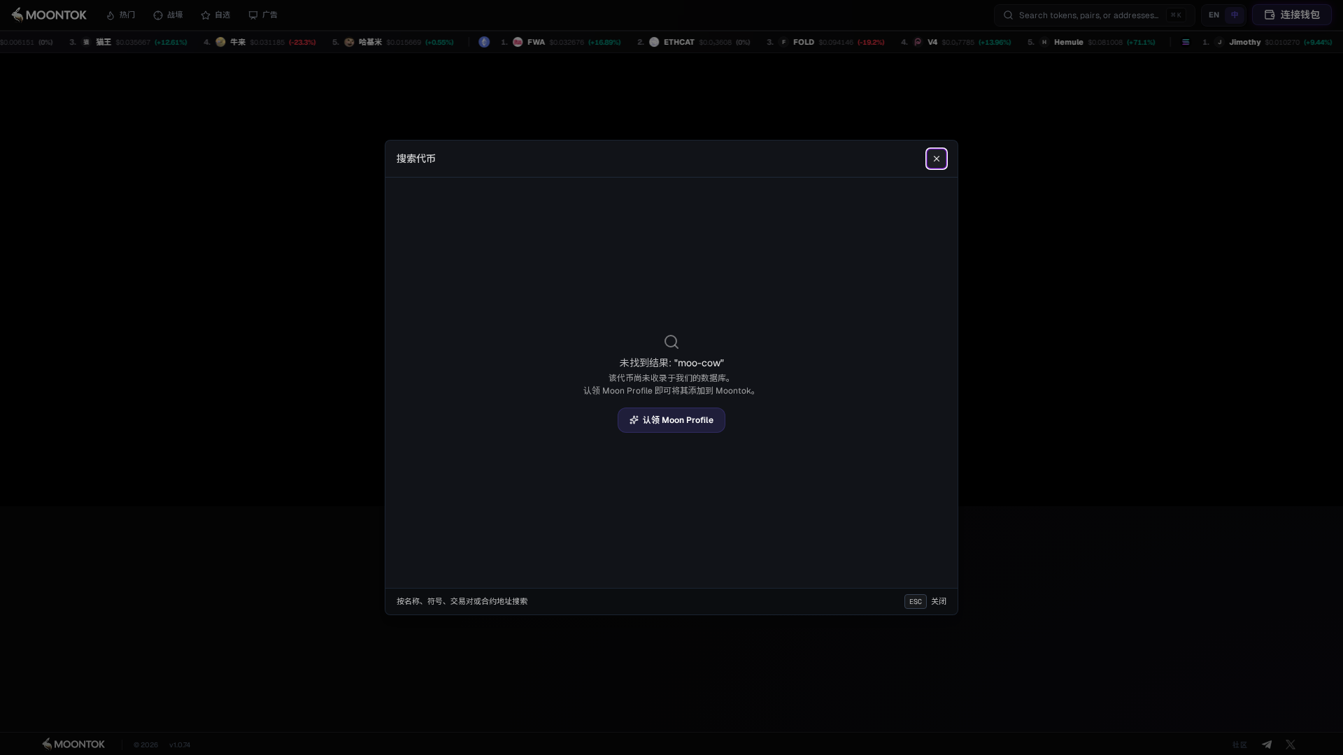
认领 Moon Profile (678, 420)
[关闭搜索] (936, 158)
